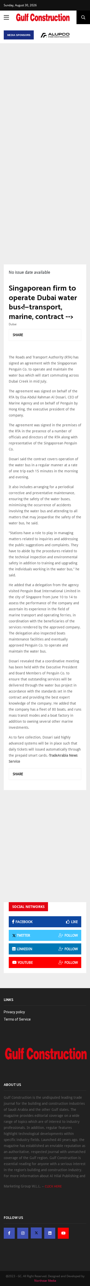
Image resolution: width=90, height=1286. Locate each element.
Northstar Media (45, 1280)
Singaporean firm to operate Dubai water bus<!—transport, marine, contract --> (43, 303)
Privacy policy (14, 1012)
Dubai (12, 324)
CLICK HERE (53, 1186)
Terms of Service (17, 1019)
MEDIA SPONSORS (18, 35)
